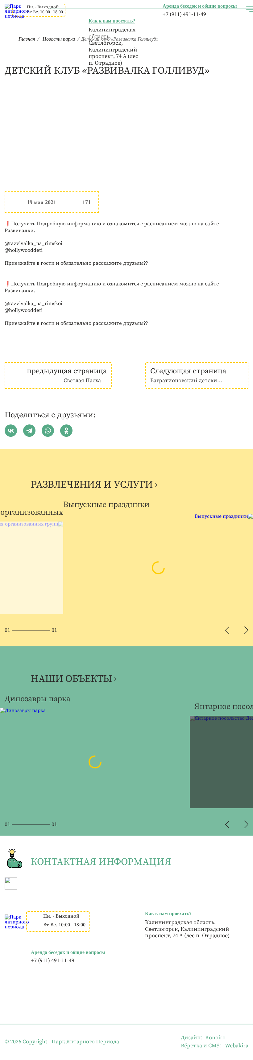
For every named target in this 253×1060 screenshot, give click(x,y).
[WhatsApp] (48, 430)
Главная (27, 39)
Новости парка (59, 39)
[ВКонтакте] (11, 430)
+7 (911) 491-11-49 (184, 14)
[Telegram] (29, 430)
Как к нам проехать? (112, 20)
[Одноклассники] (66, 430)
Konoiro (215, 1037)
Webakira (236, 1045)
